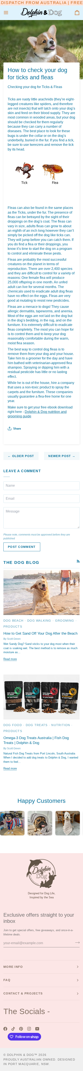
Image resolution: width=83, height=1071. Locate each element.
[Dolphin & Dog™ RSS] (78, 561)
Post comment (22, 547)
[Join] (76, 942)
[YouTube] (37, 1029)
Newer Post (61, 456)
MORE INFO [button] (13, 966)
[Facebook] (5, 1029)
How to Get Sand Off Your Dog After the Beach (40, 633)
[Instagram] (29, 1029)
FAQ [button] (6, 980)
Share (17, 428)
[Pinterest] (21, 1029)
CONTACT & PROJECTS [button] (23, 993)
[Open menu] (9, 13)
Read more (10, 659)
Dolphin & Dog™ (22, 1055)
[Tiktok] (13, 1029)
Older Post (21, 456)
